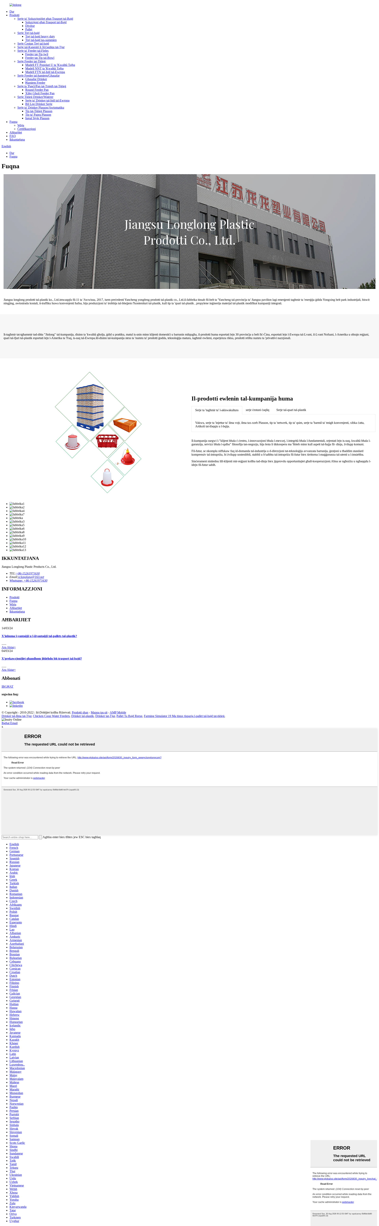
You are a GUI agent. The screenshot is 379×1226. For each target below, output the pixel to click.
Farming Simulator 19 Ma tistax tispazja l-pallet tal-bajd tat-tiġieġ (184, 716)
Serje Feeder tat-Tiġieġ (31, 61)
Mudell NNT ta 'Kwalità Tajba (44, 68)
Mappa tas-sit (99, 712)
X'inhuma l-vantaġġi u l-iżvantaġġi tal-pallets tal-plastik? (39, 636)
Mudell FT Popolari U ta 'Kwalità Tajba (50, 65)
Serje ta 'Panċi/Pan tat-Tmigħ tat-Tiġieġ (41, 86)
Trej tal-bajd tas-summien (41, 40)
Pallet (28, 29)
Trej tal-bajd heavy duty (40, 36)
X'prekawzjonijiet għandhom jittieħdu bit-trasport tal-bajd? (42, 658)
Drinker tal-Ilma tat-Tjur (16, 716)
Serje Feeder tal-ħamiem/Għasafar (38, 75)
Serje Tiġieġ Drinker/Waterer (35, 97)
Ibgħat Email (10, 723)
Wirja (20, 125)
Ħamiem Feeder (35, 82)
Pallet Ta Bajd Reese (129, 716)
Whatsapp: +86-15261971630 (28, 580)
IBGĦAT (7, 686)
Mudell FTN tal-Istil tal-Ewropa (45, 72)
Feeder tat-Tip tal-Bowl (39, 57)
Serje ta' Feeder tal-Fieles (33, 50)
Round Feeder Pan (37, 89)
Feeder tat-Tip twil (36, 54)
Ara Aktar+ (9, 647)
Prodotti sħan (80, 712)
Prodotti (14, 15)
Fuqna (13, 121)
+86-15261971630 (28, 573)
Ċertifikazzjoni (26, 129)
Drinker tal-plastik (82, 716)
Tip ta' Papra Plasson (38, 114)
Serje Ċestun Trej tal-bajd (33, 43)
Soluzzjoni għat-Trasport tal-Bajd (46, 22)
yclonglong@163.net (31, 577)
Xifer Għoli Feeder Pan (39, 93)
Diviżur (30, 25)
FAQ (12, 136)
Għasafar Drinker (36, 79)
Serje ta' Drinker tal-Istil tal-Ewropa (47, 100)
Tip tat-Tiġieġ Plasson (38, 111)
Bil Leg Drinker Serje (38, 104)
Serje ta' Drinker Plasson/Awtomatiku (40, 107)
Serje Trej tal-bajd (28, 33)
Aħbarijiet (15, 132)
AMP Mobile (118, 712)
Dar (11, 11)
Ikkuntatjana (17, 139)
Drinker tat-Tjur (105, 716)
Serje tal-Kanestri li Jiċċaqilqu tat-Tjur (41, 47)
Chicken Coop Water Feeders (51, 716)
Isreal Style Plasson (37, 118)
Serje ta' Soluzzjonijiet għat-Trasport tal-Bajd (45, 18)
